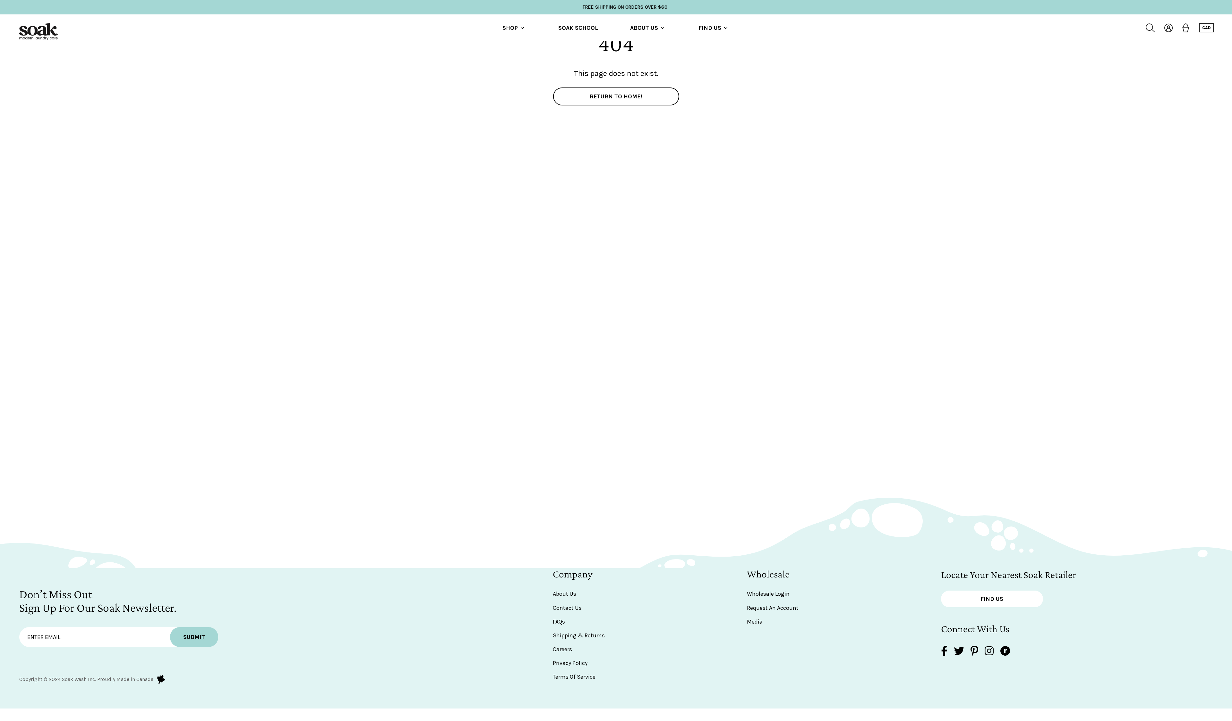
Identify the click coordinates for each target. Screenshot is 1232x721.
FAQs (559, 621)
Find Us (709, 27)
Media (755, 621)
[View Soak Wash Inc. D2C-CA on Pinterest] (974, 651)
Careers (562, 649)
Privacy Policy (570, 663)
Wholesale (768, 574)
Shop (510, 27)
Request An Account (773, 607)
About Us (644, 27)
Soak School (578, 27)
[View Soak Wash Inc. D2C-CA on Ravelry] (1005, 651)
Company (573, 574)
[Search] (1150, 28)
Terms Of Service (574, 676)
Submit (194, 637)
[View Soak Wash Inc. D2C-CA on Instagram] (989, 651)
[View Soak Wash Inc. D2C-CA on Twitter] (959, 651)
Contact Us (567, 607)
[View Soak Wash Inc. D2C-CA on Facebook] (944, 651)
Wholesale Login (768, 593)
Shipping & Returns (579, 635)
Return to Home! (616, 96)
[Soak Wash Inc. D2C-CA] (38, 28)
